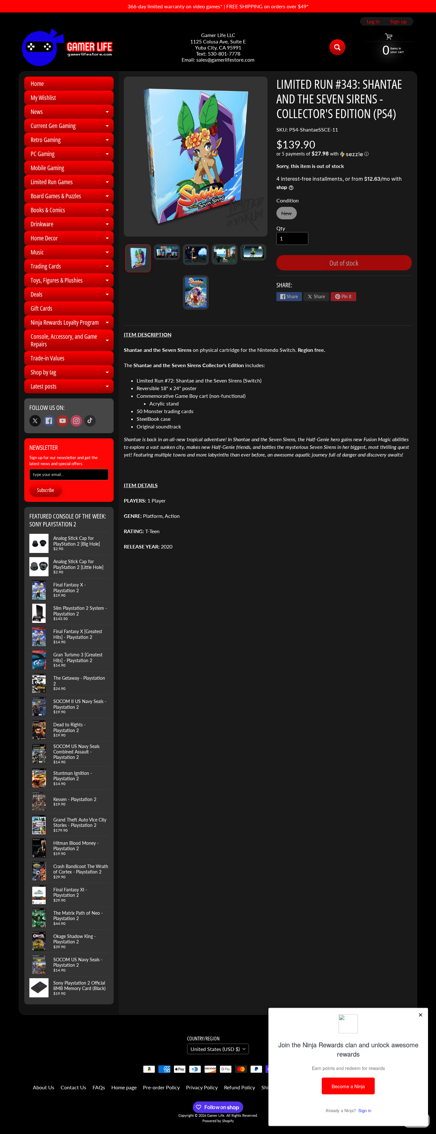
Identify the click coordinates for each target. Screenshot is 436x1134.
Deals (72, 295)
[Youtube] (62, 421)
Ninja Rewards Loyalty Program (72, 323)
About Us (43, 1087)
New (289, 214)
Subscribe (45, 490)
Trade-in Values (47, 358)
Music (72, 253)
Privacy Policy (202, 1087)
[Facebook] (49, 421)
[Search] (337, 47)
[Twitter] (35, 421)
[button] (344, 154)
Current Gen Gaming (72, 127)
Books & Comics (72, 211)
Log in (373, 21)
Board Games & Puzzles (72, 197)
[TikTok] (90, 421)
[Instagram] (76, 421)
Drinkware (72, 225)
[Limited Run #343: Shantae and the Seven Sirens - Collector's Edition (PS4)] (138, 258)
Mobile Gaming (47, 167)
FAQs (99, 1087)
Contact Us (73, 1087)
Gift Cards (41, 308)
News (72, 113)
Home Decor (72, 239)
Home (37, 83)
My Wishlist (43, 97)
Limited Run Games (72, 183)
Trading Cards (72, 267)
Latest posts (72, 387)
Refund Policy (239, 1087)
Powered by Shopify (218, 1121)
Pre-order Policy (161, 1087)
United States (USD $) (215, 1049)
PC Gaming (72, 155)
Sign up (398, 21)
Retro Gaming (72, 141)
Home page (124, 1087)
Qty (280, 228)
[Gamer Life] (67, 47)
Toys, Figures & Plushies (72, 281)
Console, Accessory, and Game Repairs (72, 340)
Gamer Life (215, 1115)
